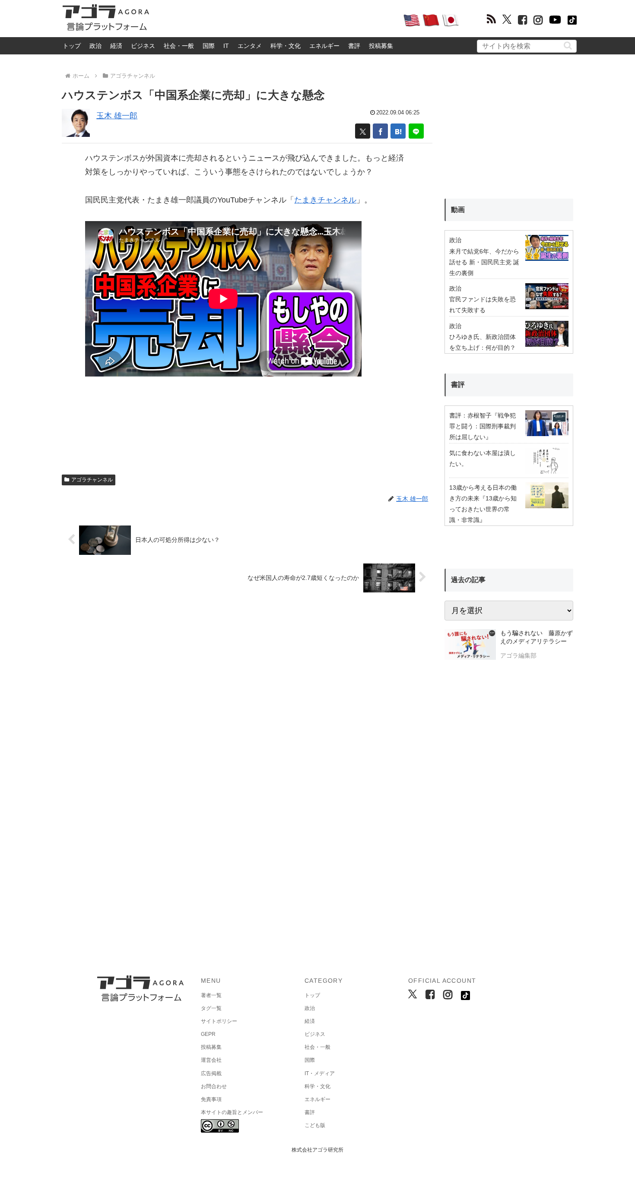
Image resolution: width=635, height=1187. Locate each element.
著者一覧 (211, 995)
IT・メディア (320, 1073)
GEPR (208, 1034)
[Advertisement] (276, 20)
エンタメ (250, 45)
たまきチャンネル (325, 200)
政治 (95, 45)
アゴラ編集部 (518, 655)
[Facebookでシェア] (380, 131)
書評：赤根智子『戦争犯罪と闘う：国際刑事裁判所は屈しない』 (482, 426)
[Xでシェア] (362, 131)
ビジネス (143, 45)
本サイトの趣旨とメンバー (232, 1112)
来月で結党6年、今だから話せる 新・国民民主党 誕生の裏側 (484, 262)
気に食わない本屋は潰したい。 (482, 458)
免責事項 (211, 1099)
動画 (458, 209)
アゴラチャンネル (92, 480)
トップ (72, 45)
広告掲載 (211, 1073)
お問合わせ (214, 1086)
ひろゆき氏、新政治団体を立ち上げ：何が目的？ (482, 342)
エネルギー (324, 45)
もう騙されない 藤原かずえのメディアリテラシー (536, 637)
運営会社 (211, 1060)
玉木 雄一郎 (116, 115)
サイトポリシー (219, 1021)
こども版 (315, 1125)
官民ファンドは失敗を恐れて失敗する (482, 304)
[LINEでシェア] (416, 131)
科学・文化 (285, 45)
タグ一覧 (211, 1008)
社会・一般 (179, 45)
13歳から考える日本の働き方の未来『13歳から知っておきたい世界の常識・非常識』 (483, 504)
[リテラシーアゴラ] (470, 645)
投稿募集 (381, 45)
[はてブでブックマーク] (398, 131)
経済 (116, 45)
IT (226, 45)
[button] (567, 46)
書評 (354, 45)
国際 (209, 45)
